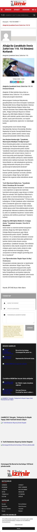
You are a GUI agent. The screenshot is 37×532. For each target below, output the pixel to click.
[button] (35, 9)
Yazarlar (20, 508)
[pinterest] (18, 82)
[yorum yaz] (23, 82)
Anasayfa (5, 21)
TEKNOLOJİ (5, 494)
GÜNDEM (8, 10)
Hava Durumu (22, 506)
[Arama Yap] (34, 15)
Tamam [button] (18, 528)
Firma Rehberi (22, 504)
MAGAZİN (21, 492)
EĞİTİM (4, 496)
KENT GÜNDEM (22, 487)
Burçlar (4, 504)
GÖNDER (30, 327)
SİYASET (17, 10)
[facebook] (11, 82)
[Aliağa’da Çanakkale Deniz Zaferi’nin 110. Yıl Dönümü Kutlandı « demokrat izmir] (18, 3)
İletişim (20, 511)
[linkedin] (16, 82)
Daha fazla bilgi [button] (19, 524)
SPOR (3, 492)
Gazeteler (4, 506)
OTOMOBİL (21, 494)
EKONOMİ (26, 10)
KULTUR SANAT (14, 21)
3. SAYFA (4, 489)
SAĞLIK (20, 496)
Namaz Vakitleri (6, 508)
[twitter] (13, 82)
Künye (3, 511)
